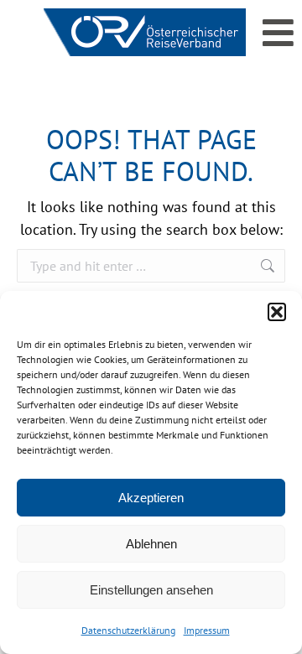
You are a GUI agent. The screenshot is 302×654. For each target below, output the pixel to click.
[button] (276, 312)
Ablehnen (151, 544)
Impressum (207, 630)
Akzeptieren (151, 497)
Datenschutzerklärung (128, 630)
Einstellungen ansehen (151, 590)
